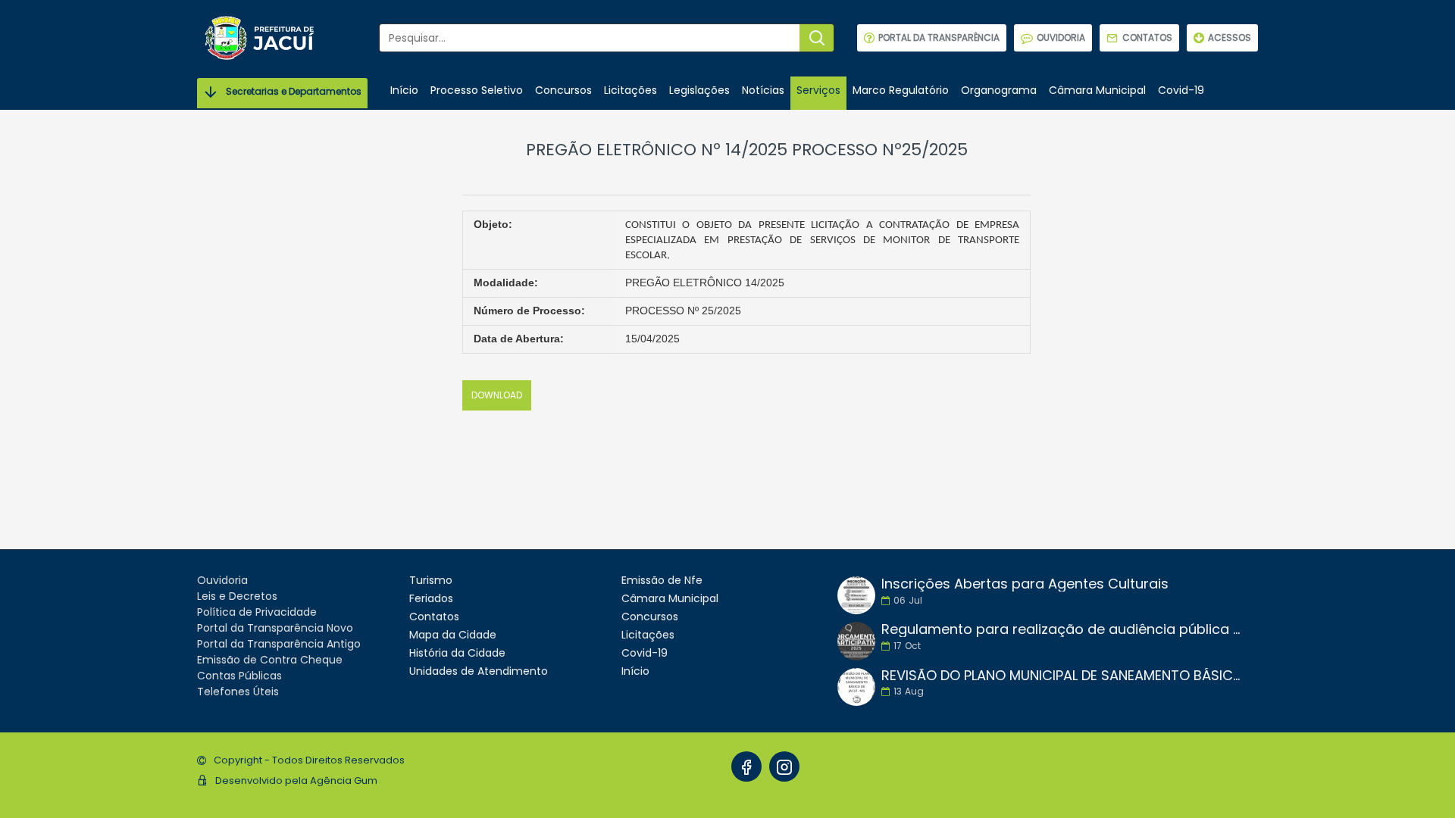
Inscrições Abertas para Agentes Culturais (1025, 584)
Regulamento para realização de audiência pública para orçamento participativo (1064, 629)
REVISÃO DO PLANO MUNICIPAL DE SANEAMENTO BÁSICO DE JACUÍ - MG (1064, 675)
